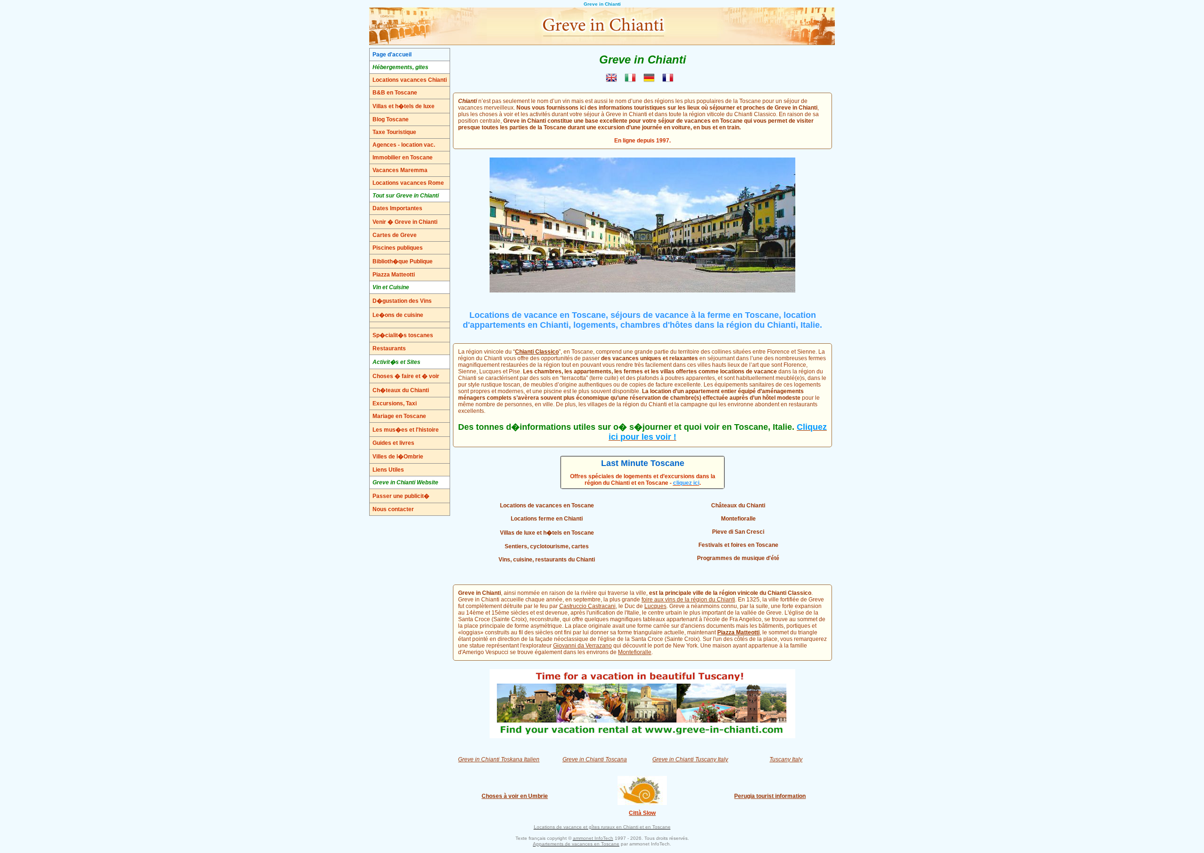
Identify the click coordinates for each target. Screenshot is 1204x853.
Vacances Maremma (400, 170)
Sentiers (516, 546)
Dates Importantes (397, 208)
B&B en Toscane (394, 92)
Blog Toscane (390, 119)
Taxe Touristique (394, 132)
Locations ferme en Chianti (547, 518)
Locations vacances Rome (408, 183)
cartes (580, 546)
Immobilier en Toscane (402, 157)
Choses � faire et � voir (405, 376)
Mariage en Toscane (399, 416)
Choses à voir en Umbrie (515, 796)
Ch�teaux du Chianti (400, 390)
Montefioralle (738, 518)
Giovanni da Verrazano (582, 645)
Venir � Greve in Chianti (404, 222)
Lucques (655, 606)
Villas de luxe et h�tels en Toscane (547, 532)
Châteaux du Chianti (738, 505)
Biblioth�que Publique (402, 261)
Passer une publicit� (400, 496)
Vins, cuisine (515, 559)
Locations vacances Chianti (409, 80)
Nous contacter (393, 509)
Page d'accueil (392, 54)
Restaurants (389, 348)
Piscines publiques (397, 248)
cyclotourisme (549, 546)
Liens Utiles (388, 469)
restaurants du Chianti (565, 559)
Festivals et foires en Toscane (738, 545)
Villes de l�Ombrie (397, 456)
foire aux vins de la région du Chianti (688, 599)
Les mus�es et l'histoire (405, 429)
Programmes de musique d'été (738, 558)
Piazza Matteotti (393, 274)
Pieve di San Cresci (738, 532)
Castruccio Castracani (587, 606)
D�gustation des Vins (402, 301)
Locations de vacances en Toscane (547, 505)
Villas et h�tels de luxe (403, 106)
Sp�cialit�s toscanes (402, 335)
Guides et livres (393, 443)
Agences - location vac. (403, 145)
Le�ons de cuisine (397, 315)
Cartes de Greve (394, 235)
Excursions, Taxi (394, 403)
